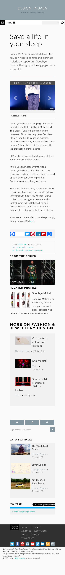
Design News (22, 350)
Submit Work (40, 531)
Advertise (26, 531)
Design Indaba (20, 558)
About (24, 527)
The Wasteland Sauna (40, 447)
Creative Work (17, 250)
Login (24, 534)
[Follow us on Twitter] (17, 422)
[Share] (49, 233)
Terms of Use (27, 538)
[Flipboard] (43, 233)
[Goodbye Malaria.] (32, 111)
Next (48, 101)
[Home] (32, 8)
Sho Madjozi (39, 361)
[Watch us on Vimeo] (37, 544)
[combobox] (50, 23)
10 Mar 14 (22, 244)
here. (32, 221)
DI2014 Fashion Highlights (23, 282)
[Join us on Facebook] (32, 422)
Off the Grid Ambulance (38, 481)
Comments (38, 250)
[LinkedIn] (38, 233)
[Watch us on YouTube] (32, 544)
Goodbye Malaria (42, 293)
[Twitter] (27, 233)
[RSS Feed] (48, 544)
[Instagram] (27, 544)
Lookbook (29, 250)
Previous (16, 101)
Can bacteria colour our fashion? (39, 341)
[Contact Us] (53, 544)
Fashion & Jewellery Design (22, 247)
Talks (35, 366)
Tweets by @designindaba (23, 511)
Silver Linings (39, 464)
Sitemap (35, 534)
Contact (36, 527)
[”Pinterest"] (47, 422)
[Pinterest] (32, 233)
